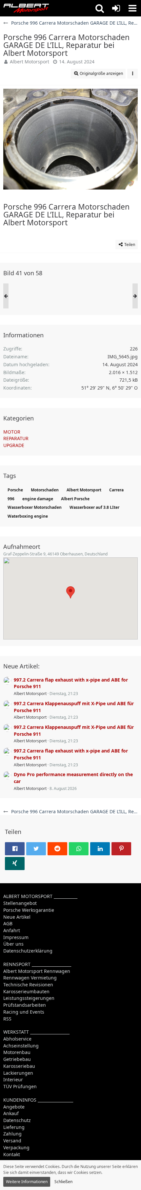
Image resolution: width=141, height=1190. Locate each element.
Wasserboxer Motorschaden (35, 507)
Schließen (63, 1181)
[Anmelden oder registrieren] (116, 8)
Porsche (15, 490)
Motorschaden (45, 490)
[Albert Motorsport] (26, 8)
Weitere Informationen (27, 1181)
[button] (99, 8)
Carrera (116, 490)
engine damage (37, 499)
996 (11, 499)
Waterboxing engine (28, 516)
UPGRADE (13, 445)
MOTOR (11, 432)
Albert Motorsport (29, 61)
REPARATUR (16, 438)
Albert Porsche (75, 499)
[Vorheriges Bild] (13, 139)
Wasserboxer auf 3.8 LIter (94, 507)
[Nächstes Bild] (127, 139)
